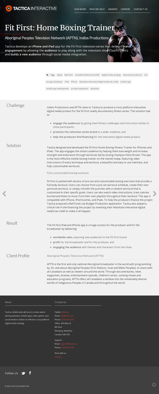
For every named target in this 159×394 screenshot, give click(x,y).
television (95, 88)
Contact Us (141, 9)
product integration (79, 88)
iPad (67, 81)
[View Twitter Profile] (23, 373)
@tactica (65, 312)
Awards (112, 9)
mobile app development (57, 88)
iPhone (74, 81)
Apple (59, 75)
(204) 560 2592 (67, 319)
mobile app (125, 81)
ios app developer (54, 81)
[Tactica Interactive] (31, 11)
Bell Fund (69, 75)
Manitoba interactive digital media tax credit (99, 81)
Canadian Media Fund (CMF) (87, 75)
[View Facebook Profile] (30, 373)
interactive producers (132, 75)
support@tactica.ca (68, 344)
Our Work (80, 9)
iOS (145, 75)
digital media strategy (111, 75)
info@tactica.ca (67, 316)
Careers (125, 9)
